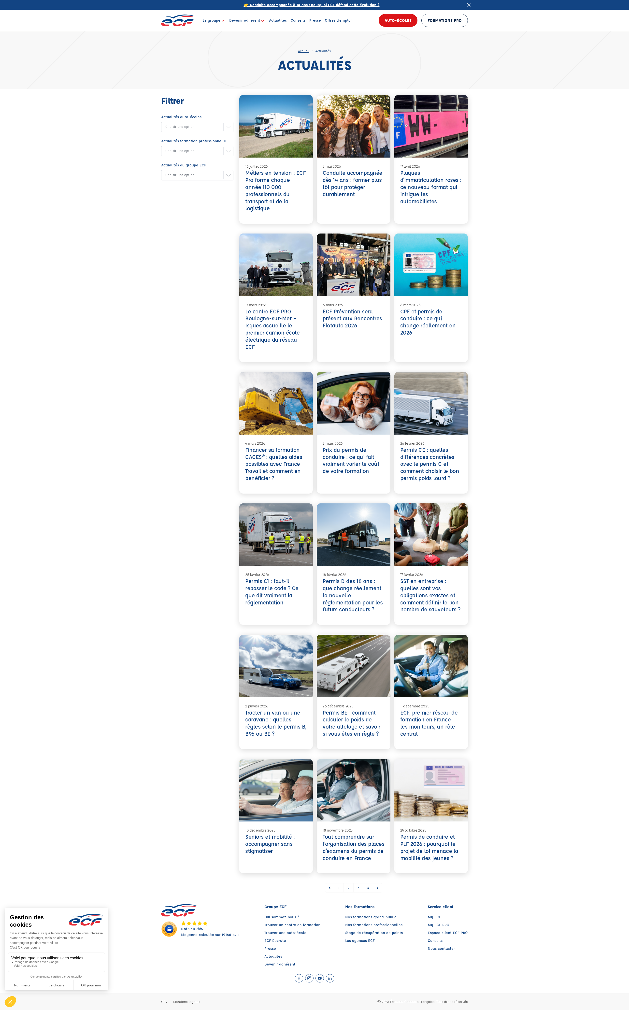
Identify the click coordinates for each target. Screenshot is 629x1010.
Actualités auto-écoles (181, 117)
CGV (164, 1001)
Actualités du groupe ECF (183, 165)
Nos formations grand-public (370, 917)
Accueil (303, 51)
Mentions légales (186, 1001)
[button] (193, 127)
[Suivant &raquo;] (377, 888)
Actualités (273, 956)
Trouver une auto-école (285, 932)
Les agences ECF (360, 940)
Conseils (435, 940)
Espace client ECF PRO (448, 932)
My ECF (434, 917)
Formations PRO (445, 20)
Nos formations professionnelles (373, 924)
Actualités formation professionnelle (193, 141)
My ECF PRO (438, 924)
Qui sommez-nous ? (281, 917)
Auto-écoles (398, 20)
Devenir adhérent (279, 964)
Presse (270, 948)
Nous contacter (441, 948)
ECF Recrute (275, 940)
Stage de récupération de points (374, 932)
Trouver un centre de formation (292, 924)
